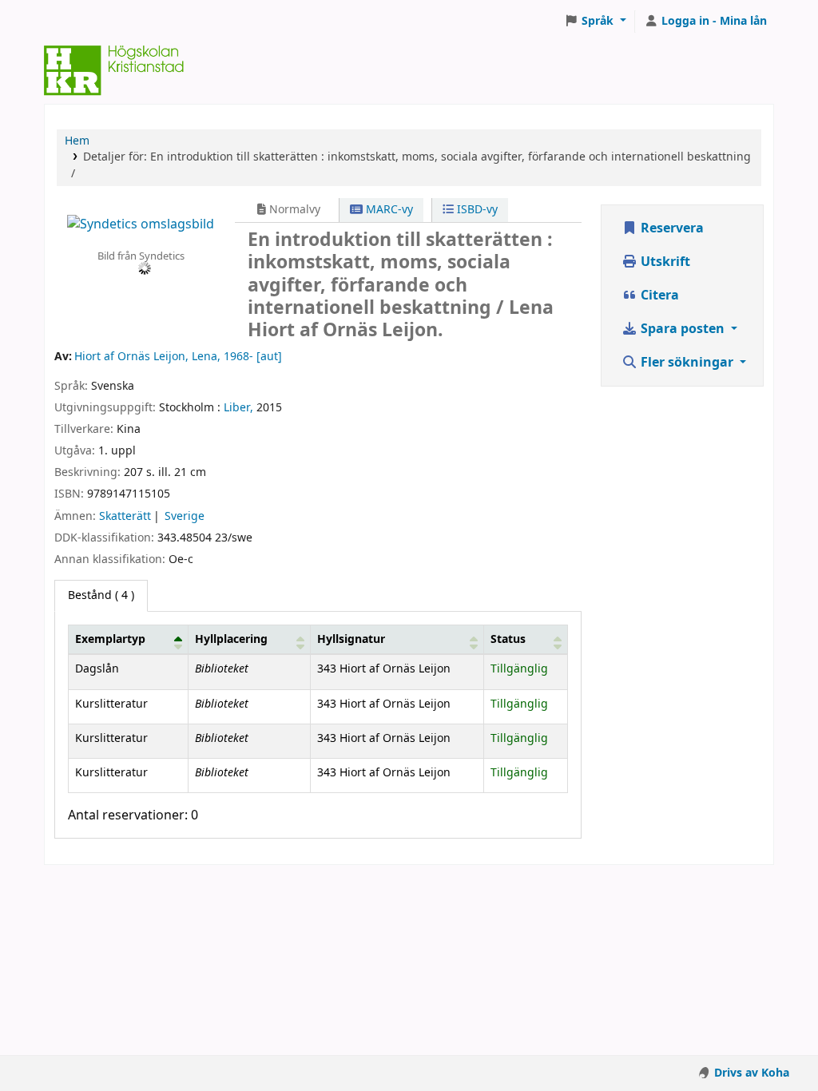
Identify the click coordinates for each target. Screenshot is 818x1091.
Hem (77, 141)
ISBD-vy (476, 209)
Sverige (184, 516)
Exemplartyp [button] (110, 639)
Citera (658, 295)
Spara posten (682, 329)
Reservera (670, 228)
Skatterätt (125, 516)
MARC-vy (388, 209)
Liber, (238, 407)
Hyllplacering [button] (231, 639)
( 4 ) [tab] (101, 595)
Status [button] (508, 639)
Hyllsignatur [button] (351, 639)
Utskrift (663, 262)
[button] (595, 21)
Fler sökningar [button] (687, 362)
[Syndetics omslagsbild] (140, 224)
